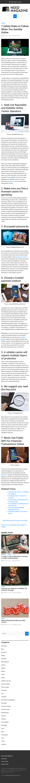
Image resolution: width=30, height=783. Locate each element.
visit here (14, 181)
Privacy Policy (4, 764)
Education (4, 658)
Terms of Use (4, 761)
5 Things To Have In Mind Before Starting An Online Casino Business (14, 557)
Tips (14, 554)
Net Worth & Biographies (8, 700)
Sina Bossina (17, 35)
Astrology (4, 646)
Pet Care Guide (5, 709)
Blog (2, 649)
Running (3, 719)
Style (2, 731)
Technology (4, 735)
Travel (3, 741)
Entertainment (5, 662)
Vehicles (3, 744)
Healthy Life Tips (6, 681)
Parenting (4, 703)
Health (3, 677)
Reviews (3, 716)
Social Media (4, 722)
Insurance (4, 690)
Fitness (3, 665)
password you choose (21, 257)
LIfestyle (3, 697)
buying (3, 655)
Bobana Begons (17, 592)
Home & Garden (5, 684)
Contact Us (4, 758)
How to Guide (5, 687)
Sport (2, 728)
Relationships (5, 712)
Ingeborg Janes (17, 624)
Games (3, 671)
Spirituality (4, 725)
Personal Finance (6, 706)
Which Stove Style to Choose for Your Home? (14, 520)
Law (2, 693)
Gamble (3, 23)
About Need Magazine (7, 756)
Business (3, 554)
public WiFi (4, 475)
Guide (2, 674)
